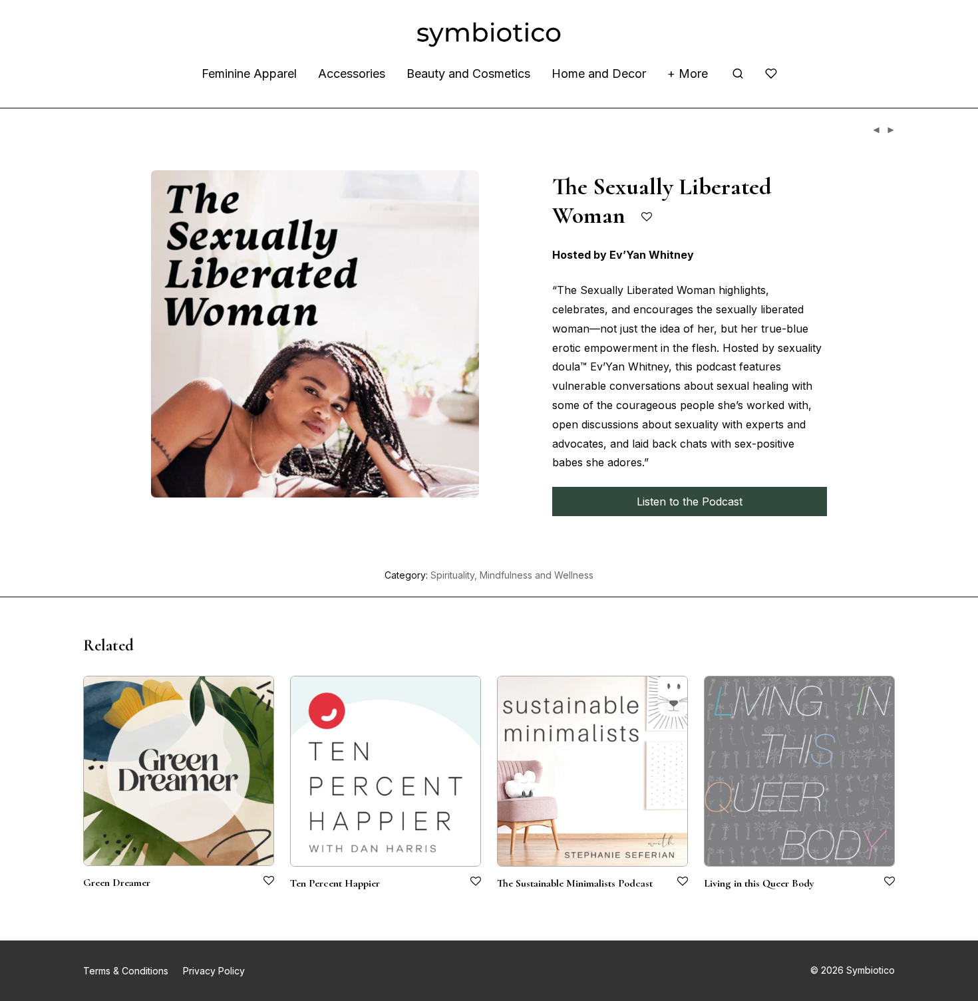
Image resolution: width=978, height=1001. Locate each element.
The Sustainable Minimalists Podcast (575, 883)
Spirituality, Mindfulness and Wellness (511, 575)
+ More (687, 73)
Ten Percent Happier (335, 883)
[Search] (737, 74)
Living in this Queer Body (759, 883)
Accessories (351, 73)
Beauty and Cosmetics (468, 73)
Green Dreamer (116, 882)
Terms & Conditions (125, 970)
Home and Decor (599, 73)
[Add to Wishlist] (647, 217)
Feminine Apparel (249, 73)
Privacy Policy (214, 970)
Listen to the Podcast (689, 501)
